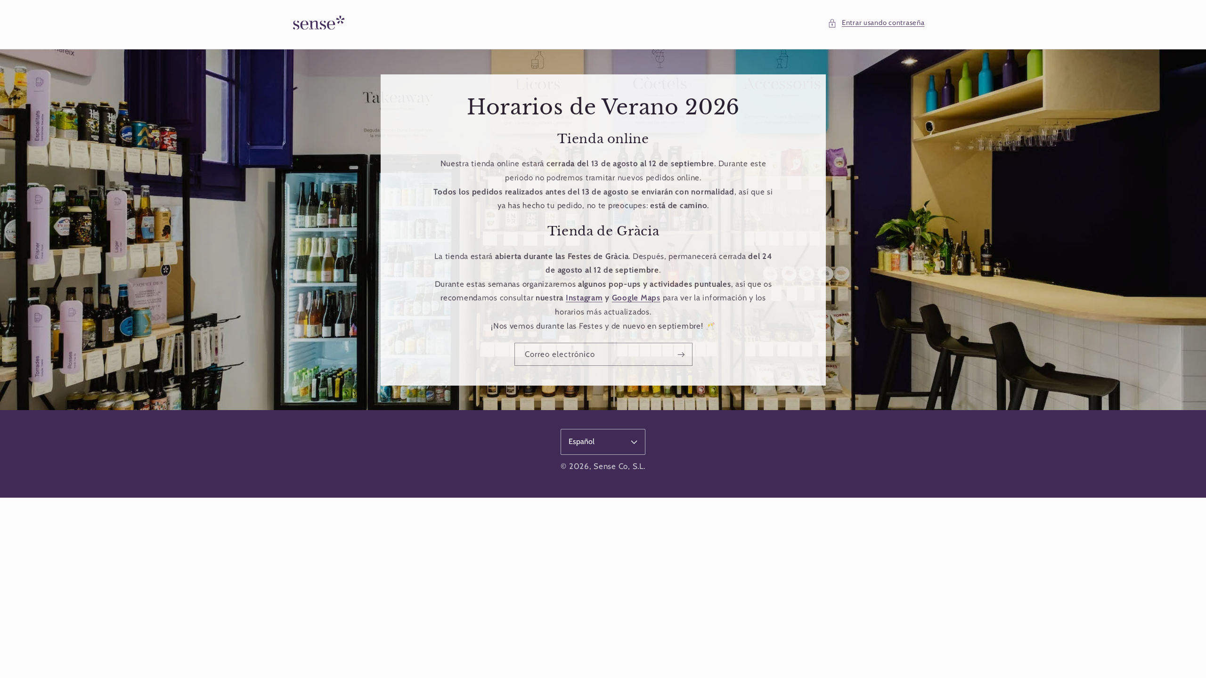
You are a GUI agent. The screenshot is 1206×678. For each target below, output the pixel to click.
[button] (876, 23)
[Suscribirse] (681, 354)
